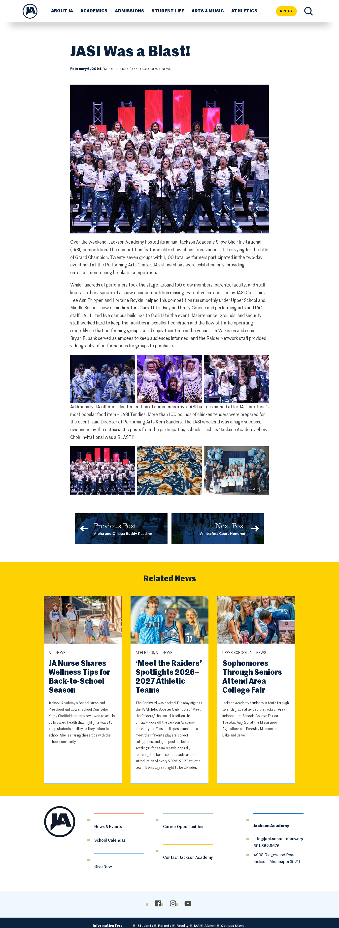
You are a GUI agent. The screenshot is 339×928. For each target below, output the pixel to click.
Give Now (103, 867)
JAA (197, 926)
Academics (94, 11)
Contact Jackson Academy (188, 858)
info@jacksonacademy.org (278, 839)
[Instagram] (173, 903)
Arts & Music (208, 11)
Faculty (182, 926)
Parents (164, 926)
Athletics (244, 11)
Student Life (168, 11)
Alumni (210, 926)
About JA (62, 11)
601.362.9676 (266, 846)
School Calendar (109, 841)
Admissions (129, 11)
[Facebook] (158, 903)
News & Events (108, 827)
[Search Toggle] (309, 11)
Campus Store (232, 926)
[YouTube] (188, 903)
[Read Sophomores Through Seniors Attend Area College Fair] (256, 620)
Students (145, 926)
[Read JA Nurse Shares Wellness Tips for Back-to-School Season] (83, 620)
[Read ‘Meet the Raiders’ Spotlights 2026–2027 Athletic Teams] (170, 620)
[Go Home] (30, 11)
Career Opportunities (183, 827)
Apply (286, 11)
